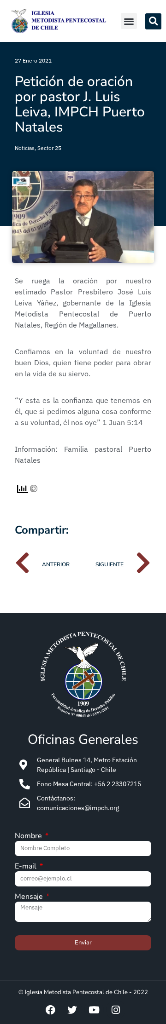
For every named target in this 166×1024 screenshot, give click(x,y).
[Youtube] (94, 1009)
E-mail (26, 867)
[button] (129, 21)
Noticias (25, 147)
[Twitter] (72, 1009)
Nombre (29, 836)
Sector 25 (49, 147)
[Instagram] (115, 1009)
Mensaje (30, 897)
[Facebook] (50, 1009)
